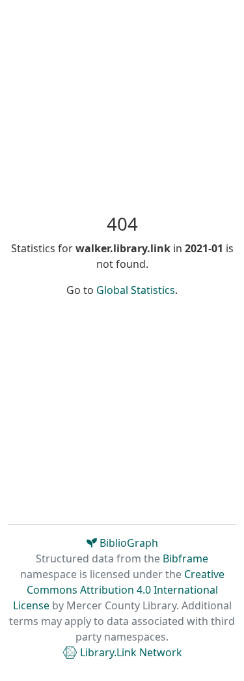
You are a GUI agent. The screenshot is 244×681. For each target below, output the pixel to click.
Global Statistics (135, 290)
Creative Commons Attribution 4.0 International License (118, 590)
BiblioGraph (127, 543)
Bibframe (185, 558)
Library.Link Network (129, 652)
